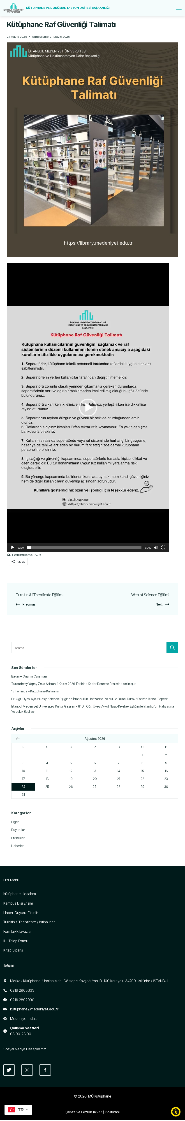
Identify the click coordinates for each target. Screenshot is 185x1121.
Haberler (17, 846)
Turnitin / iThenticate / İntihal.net (29, 922)
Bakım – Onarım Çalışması (29, 676)
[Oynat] (12, 547)
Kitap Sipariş (13, 950)
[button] (88, 408)
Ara (172, 647)
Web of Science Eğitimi (150, 594)
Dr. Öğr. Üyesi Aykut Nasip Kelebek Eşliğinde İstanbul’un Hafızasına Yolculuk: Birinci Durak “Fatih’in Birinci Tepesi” (89, 699)
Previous (29, 604)
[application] (88, 407)
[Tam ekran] (163, 547)
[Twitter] (9, 1070)
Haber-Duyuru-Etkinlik (21, 912)
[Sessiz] (156, 547)
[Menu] (179, 8)
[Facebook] (45, 1070)
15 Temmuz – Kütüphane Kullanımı (35, 691)
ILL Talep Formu (15, 941)
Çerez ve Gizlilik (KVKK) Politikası (92, 1112)
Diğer (15, 822)
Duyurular (18, 830)
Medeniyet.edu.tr (24, 1018)
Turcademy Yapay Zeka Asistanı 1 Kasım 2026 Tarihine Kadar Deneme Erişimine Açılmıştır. (73, 684)
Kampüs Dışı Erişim (18, 903)
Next (159, 604)
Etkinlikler (18, 838)
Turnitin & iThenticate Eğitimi (39, 594)
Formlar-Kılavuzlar (17, 931)
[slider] (84, 547)
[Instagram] (27, 1070)
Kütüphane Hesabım (19, 893)
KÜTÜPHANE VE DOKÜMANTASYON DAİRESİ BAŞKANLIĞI (68, 7)
